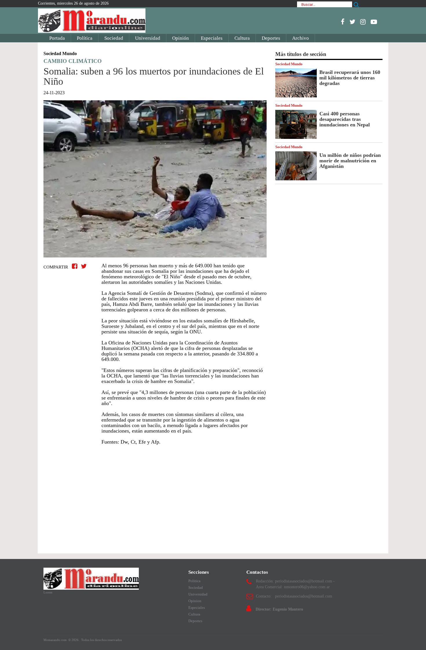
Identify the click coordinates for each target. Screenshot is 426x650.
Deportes (271, 38)
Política (84, 38)
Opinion (194, 601)
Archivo (300, 38)
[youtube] (374, 21)
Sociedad (113, 38)
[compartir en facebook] (75, 266)
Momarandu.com (55, 640)
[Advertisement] (155, 496)
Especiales (212, 38)
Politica (194, 581)
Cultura (242, 38)
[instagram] (363, 21)
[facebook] (343, 21)
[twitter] (352, 21)
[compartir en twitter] (84, 266)
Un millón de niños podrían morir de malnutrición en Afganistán (350, 160)
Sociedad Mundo (289, 64)
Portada (57, 38)
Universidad (147, 38)
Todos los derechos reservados (101, 640)
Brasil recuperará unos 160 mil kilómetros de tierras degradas (349, 77)
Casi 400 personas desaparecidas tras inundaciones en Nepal (344, 119)
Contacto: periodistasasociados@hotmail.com (294, 596)
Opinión (180, 38)
